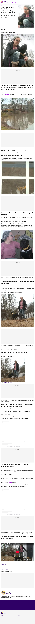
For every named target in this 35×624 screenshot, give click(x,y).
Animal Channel (4, 608)
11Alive (10, 482)
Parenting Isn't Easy (21, 604)
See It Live (19, 602)
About (2, 615)
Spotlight (19, 606)
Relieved (2, 604)
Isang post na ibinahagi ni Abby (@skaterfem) (13, 446)
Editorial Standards (9, 571)
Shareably (3, 602)
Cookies (19, 615)
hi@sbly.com (8, 593)
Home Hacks (20, 608)
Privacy (2, 618)
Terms (2, 617)
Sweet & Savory (4, 606)
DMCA (18, 617)
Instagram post (6, 94)
